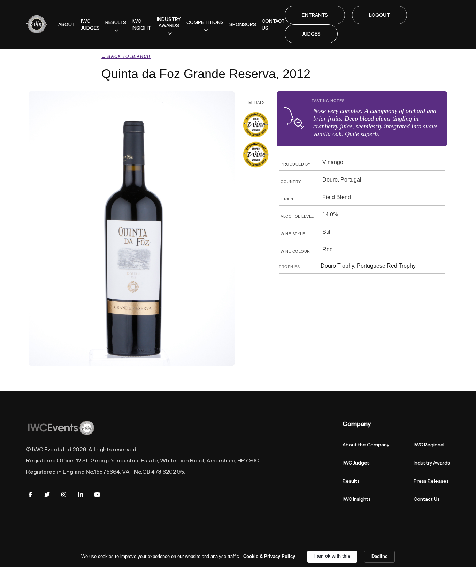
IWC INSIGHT (141, 24)
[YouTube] (97, 494)
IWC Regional (429, 445)
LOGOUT (379, 15)
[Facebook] (30, 494)
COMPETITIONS (205, 22)
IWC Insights (357, 499)
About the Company (366, 445)
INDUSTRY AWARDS (169, 22)
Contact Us (427, 499)
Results (351, 481)
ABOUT (66, 24)
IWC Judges (356, 463)
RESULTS (115, 22)
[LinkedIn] (80, 494)
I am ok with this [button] (332, 556)
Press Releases (431, 481)
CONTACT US (273, 24)
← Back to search (126, 56)
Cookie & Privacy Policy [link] (269, 556)
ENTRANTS (315, 15)
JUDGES (311, 34)
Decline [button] (379, 556)
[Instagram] (64, 494)
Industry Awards (432, 463)
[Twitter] (47, 494)
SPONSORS (242, 24)
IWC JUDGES (90, 24)
